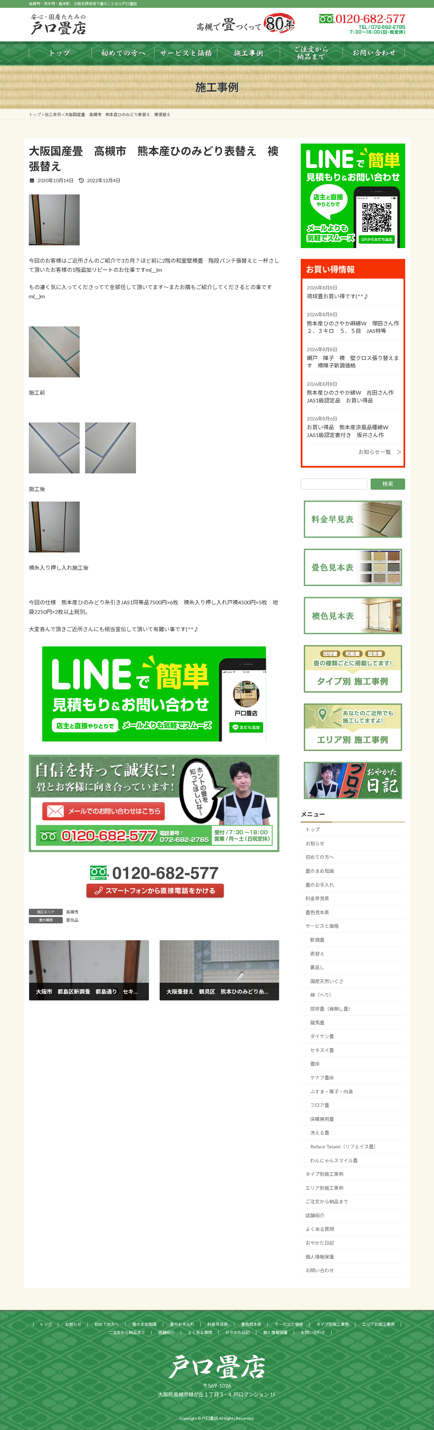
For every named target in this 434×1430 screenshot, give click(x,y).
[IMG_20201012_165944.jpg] (110, 471)
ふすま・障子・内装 (331, 1091)
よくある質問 (319, 1229)
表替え (317, 954)
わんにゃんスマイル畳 (334, 1160)
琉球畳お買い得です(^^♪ (338, 296)
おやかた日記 (319, 1243)
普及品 (72, 920)
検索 (387, 484)
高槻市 (72, 912)
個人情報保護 (319, 1257)
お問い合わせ (319, 1270)
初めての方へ (319, 857)
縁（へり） (322, 995)
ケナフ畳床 (322, 1077)
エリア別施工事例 (324, 1188)
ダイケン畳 (322, 1036)
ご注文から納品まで (326, 1201)
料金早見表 (317, 898)
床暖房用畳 (322, 1119)
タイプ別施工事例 (324, 1174)
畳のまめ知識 (319, 871)
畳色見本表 (317, 912)
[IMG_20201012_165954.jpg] (54, 243)
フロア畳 (319, 1105)
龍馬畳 (317, 1023)
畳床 (315, 1064)
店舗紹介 (314, 1215)
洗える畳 (319, 1132)
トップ (312, 829)
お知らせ (314, 843)
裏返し (317, 967)
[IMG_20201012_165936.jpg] (54, 471)
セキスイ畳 (322, 1050)
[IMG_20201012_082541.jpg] (54, 375)
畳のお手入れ (319, 885)
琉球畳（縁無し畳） (331, 1009)
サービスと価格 (322, 926)
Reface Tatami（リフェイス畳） (344, 1146)
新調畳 (317, 940)
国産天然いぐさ (326, 981)
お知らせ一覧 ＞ (380, 452)
